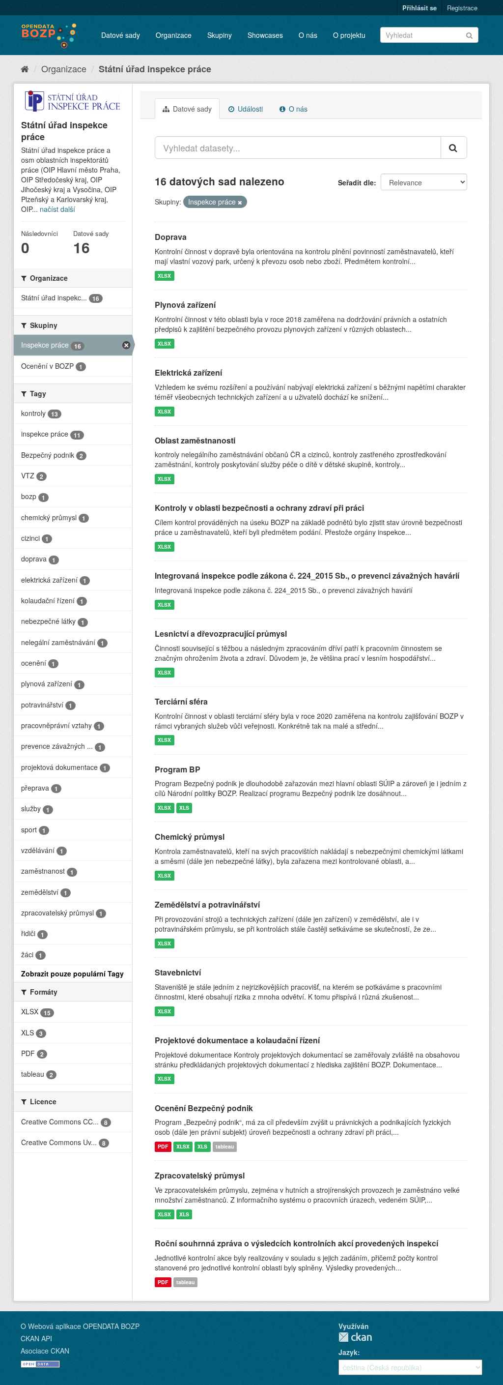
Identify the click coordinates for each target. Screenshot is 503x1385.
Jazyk (348, 1352)
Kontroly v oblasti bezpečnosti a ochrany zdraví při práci (259, 507)
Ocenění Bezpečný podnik (204, 1108)
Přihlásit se (419, 7)
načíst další (57, 209)
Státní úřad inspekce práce (155, 68)
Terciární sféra (181, 701)
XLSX (164, 275)
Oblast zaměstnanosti (195, 440)
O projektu (349, 35)
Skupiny (219, 35)
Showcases (265, 35)
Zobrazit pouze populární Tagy (72, 973)
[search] (454, 147)
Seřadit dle (356, 182)
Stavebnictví (178, 972)
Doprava (171, 236)
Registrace (462, 7)
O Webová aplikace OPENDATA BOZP (80, 1326)
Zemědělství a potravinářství (207, 904)
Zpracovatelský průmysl (200, 1175)
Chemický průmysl (189, 836)
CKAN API (36, 1338)
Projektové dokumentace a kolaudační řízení (237, 1040)
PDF (163, 1146)
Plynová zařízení (185, 304)
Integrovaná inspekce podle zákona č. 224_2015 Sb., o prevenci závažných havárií (307, 575)
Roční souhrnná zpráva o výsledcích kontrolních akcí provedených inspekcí (296, 1243)
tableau (225, 1146)
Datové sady (120, 35)
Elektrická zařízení (188, 372)
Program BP (177, 769)
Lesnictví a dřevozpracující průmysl (221, 633)
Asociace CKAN (45, 1351)
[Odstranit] (240, 202)
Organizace (174, 35)
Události (249, 109)
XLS (184, 807)
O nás (308, 35)
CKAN (355, 1337)
